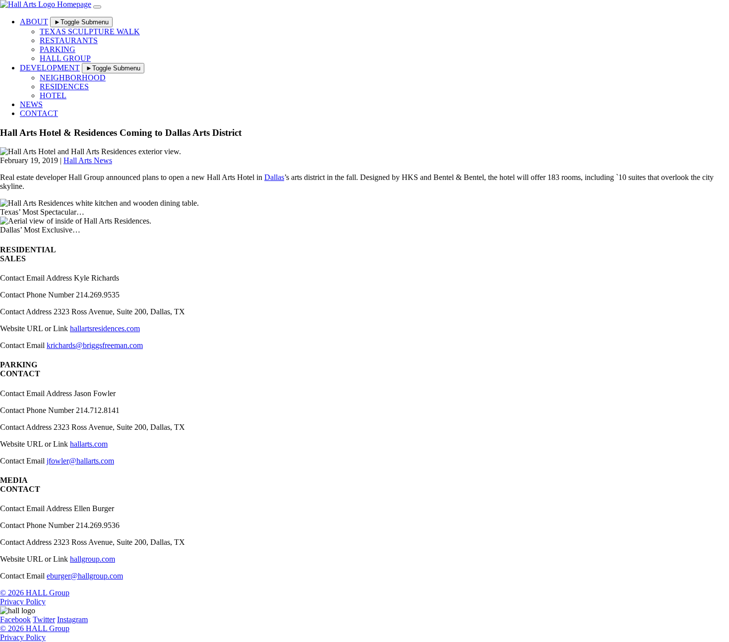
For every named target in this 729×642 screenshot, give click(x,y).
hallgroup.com (92, 559)
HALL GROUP (65, 58)
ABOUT (34, 21)
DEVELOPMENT (50, 67)
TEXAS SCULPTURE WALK (90, 31)
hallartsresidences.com (105, 328)
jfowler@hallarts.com (80, 461)
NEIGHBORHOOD (73, 77)
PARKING (57, 49)
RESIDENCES (64, 86)
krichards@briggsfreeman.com (95, 345)
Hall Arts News (87, 160)
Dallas (274, 177)
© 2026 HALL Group (34, 592)
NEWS (31, 104)
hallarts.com (89, 444)
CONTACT (39, 113)
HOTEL (53, 95)
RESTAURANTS (69, 40)
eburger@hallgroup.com (85, 576)
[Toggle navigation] (97, 6)
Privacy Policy (23, 601)
